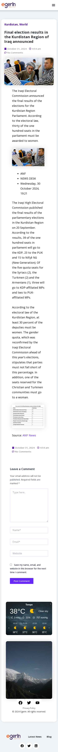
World (23, 24)
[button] (53, 5)
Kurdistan (11, 24)
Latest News (34, 736)
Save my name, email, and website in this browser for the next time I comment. (28, 568)
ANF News (29, 435)
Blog (49, 736)
